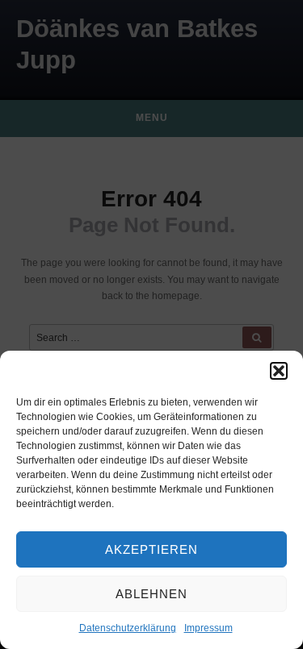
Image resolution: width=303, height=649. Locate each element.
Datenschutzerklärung (127, 628)
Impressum (208, 628)
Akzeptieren (151, 549)
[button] (279, 371)
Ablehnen (151, 594)
